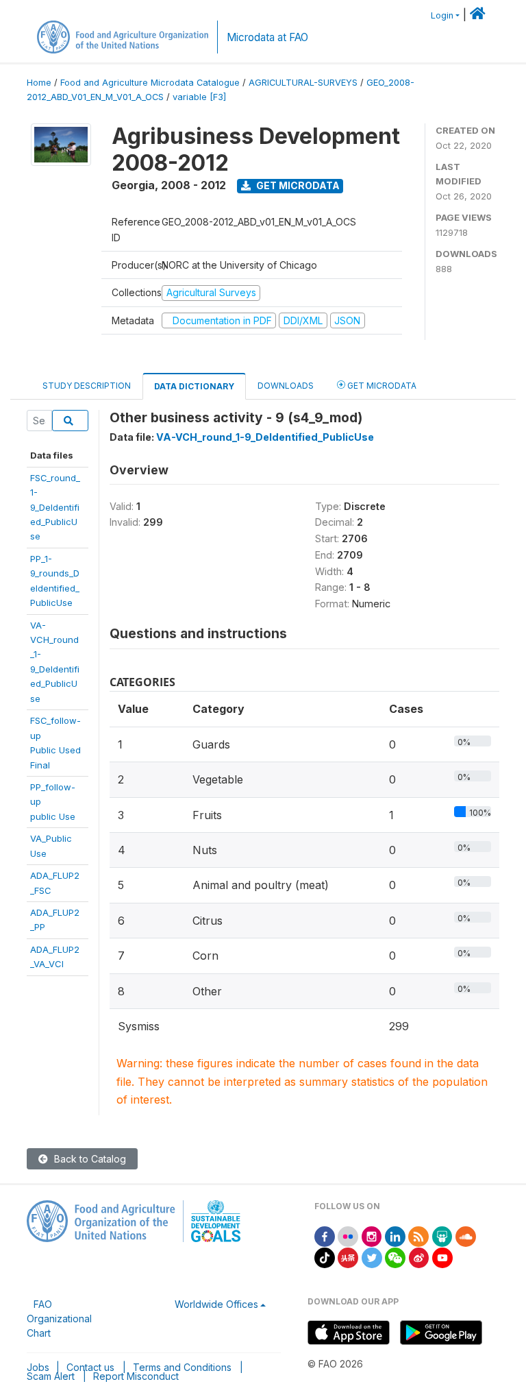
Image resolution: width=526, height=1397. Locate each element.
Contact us (90, 1367)
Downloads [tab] (286, 385)
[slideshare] (442, 1235)
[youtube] (442, 1257)
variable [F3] (199, 97)
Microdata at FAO (267, 37)
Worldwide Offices (216, 1304)
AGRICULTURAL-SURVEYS (303, 82)
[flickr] (348, 1235)
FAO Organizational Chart (59, 1318)
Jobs (38, 1367)
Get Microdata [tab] (380, 385)
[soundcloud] (465, 1235)
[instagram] (372, 1235)
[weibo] (419, 1257)
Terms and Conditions (182, 1367)
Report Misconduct (136, 1376)
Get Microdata (297, 185)
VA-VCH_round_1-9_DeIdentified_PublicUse (265, 437)
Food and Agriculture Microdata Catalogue (150, 82)
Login (442, 15)
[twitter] (372, 1257)
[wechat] (395, 1257)
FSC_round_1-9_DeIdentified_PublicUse (55, 507)
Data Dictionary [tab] (194, 386)
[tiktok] (324, 1257)
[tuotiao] (348, 1257)
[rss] (418, 1235)
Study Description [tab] (86, 385)
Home (39, 82)
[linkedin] (395, 1235)
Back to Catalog (88, 1159)
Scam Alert (51, 1376)
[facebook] (324, 1235)
